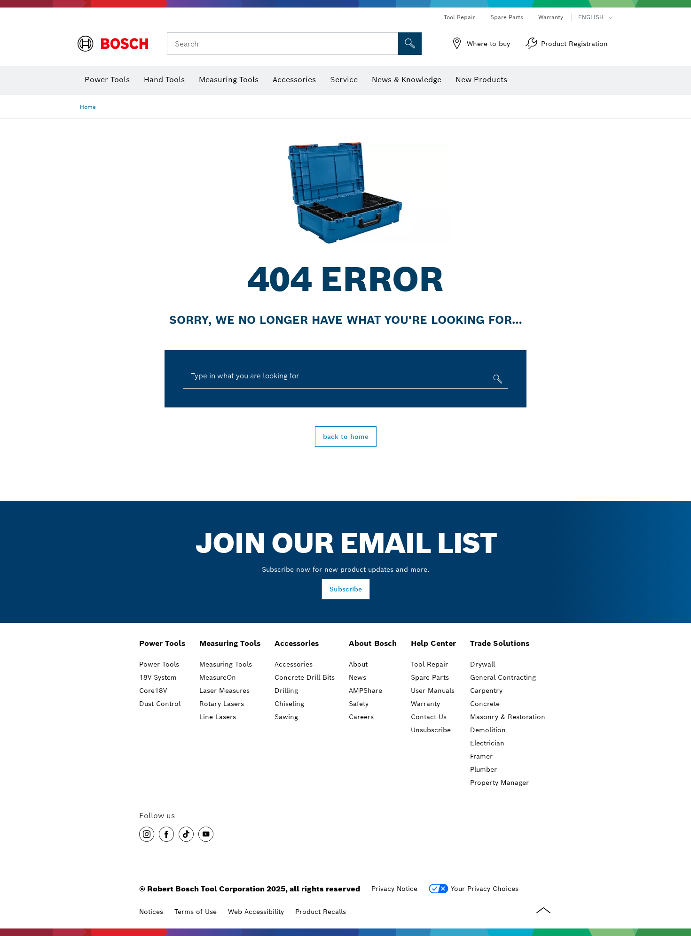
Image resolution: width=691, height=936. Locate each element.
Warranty (550, 17)
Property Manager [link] (499, 782)
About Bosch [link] (373, 643)
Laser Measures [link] (224, 690)
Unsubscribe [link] (431, 730)
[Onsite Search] (410, 43)
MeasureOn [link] (217, 677)
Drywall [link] (482, 664)
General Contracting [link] (503, 677)
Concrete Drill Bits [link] (305, 677)
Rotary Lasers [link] (221, 703)
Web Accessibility (256, 911)
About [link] (358, 664)
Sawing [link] (286, 717)
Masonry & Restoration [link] (507, 717)
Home (88, 106)
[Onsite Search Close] (389, 43)
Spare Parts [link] (430, 677)
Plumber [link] (483, 769)
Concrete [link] (485, 703)
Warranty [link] (425, 703)
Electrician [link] (487, 743)
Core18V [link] (153, 690)
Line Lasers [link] (217, 717)
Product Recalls (320, 911)
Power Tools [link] (162, 643)
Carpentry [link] (486, 690)
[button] (146, 834)
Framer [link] (481, 756)
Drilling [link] (286, 690)
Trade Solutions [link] (499, 643)
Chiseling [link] (289, 703)
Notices (151, 911)
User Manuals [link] (433, 690)
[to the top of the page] (677, 881)
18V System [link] (158, 677)
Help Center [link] (433, 643)
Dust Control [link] (160, 703)
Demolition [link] (488, 730)
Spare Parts (506, 17)
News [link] (357, 677)
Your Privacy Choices (484, 888)
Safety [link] (359, 703)
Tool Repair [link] (429, 664)
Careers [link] (361, 717)
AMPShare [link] (365, 690)
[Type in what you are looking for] (496, 381)
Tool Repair (459, 17)
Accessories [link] (297, 643)
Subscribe (346, 589)
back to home (346, 436)
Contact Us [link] (429, 717)
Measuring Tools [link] (229, 643)
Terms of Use (195, 911)
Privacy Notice (394, 888)
